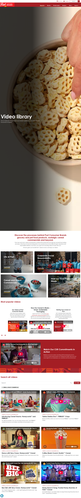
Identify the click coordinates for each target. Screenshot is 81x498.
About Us (42, 5)
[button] (2, 335)
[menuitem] (59, 1)
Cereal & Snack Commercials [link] (11, 387)
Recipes (64, 5)
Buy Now (60, 1)
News (70, 5)
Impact (76, 5)
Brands (48, 5)
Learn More (7, 267)
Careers (67, 1)
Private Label (56, 5)
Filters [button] (77, 383)
